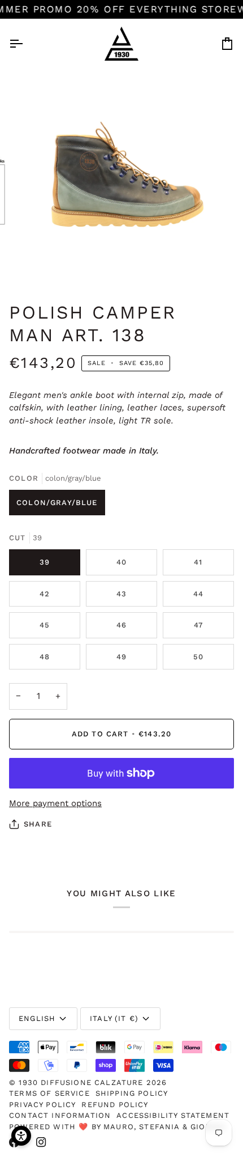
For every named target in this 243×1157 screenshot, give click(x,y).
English (37, 1018)
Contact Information (60, 1115)
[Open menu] (26, 44)
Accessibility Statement (172, 1115)
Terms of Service (49, 1093)
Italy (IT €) (114, 1018)
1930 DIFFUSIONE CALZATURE (82, 1082)
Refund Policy (114, 1104)
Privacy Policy (42, 1104)
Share (38, 824)
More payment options (55, 803)
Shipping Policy (132, 1093)
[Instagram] (41, 1142)
